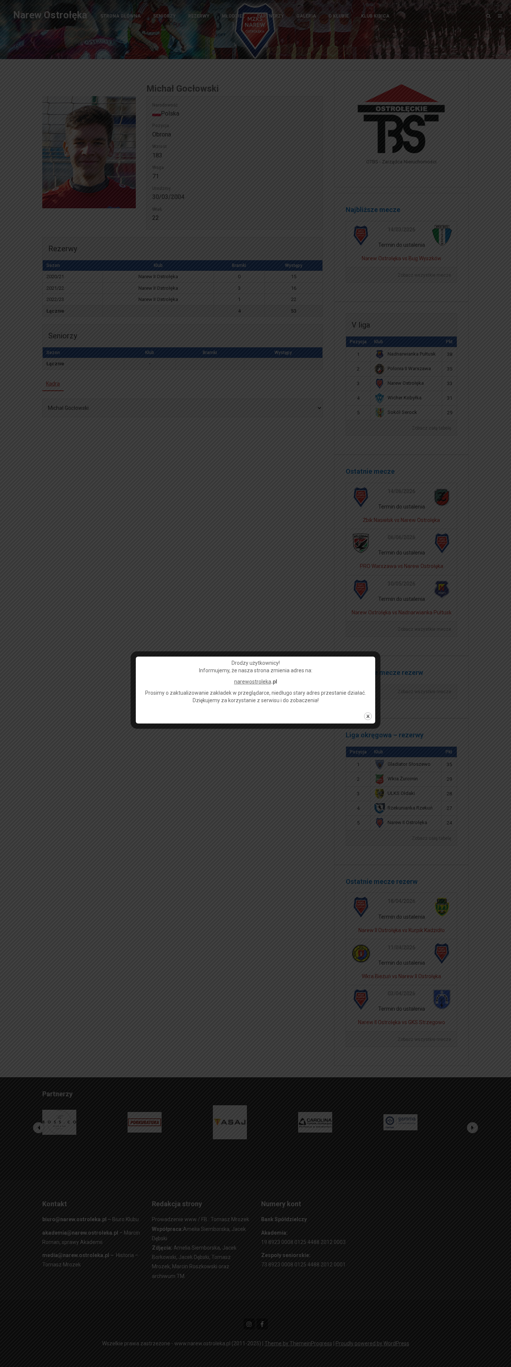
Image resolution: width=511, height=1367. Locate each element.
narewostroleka (252, 682)
